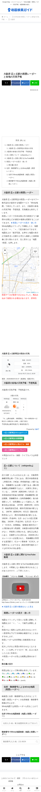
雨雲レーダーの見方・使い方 (16, 162)
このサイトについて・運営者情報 (10, 779)
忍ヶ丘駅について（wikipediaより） (19, 155)
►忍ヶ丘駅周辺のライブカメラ (15, 450)
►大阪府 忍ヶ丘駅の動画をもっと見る (17, 607)
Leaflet (28, 292)
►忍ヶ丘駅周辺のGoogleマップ (15, 433)
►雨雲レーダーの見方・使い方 (23, 223)
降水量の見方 (13, 165)
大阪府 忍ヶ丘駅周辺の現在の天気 (21, 148)
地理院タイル (35, 292)
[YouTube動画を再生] (20, 588)
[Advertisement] (20, 47)
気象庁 (37, 429)
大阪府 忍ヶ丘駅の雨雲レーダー (17, 145)
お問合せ (20, 785)
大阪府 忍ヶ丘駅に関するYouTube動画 (20, 158)
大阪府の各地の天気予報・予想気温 (19, 151)
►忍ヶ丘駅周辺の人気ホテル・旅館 (16, 444)
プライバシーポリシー (30, 778)
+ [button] (5, 250)
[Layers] (35, 251)
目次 (17, 140)
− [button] (5, 253)
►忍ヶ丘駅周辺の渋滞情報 (13, 438)
